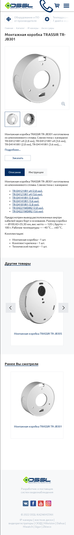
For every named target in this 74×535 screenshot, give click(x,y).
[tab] (15, 172)
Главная (9, 28)
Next (63, 308)
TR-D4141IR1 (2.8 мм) (25, 197)
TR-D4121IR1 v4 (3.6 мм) (27, 194)
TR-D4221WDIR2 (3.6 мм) (27, 211)
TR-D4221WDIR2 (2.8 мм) (27, 207)
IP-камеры (33, 28)
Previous (11, 308)
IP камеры (26, 519)
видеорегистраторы (21, 523)
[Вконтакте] (26, 502)
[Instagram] (48, 502)
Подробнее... (12, 149)
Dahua (60, 523)
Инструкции (36, 172)
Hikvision (49, 523)
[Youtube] (42, 502)
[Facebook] (34, 502)
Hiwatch (28, 526)
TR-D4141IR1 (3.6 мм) (25, 201)
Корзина (57, 5)
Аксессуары (47, 28)
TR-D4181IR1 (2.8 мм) (25, 204)
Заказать (17, 158)
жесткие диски (44, 519)
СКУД (38, 523)
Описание (15, 172)
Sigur (38, 526)
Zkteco (47, 526)
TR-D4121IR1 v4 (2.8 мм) (27, 190)
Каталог (20, 28)
